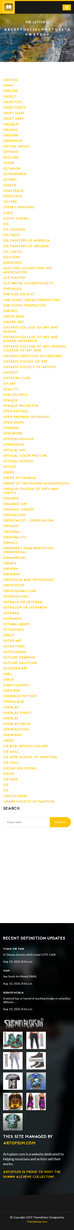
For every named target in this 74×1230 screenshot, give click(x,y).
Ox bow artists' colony (25, 746)
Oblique (11, 124)
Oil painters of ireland (26, 246)
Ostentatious (16, 596)
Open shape (13, 422)
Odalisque (13, 191)
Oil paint (12, 235)
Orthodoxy (14, 585)
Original (12, 532)
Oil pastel (13, 251)
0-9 (46, 34)
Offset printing (18, 207)
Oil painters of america (26, 240)
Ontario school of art (25, 361)
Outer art (12, 641)
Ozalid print (15, 796)
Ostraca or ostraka (22, 602)
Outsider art (15, 668)
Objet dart (13, 118)
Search (60, 822)
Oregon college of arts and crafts (31, 491)
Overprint (12, 735)
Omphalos (12, 289)
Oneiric (10, 311)
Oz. (6, 790)
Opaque (10, 400)
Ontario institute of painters (32, 356)
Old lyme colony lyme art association (27, 270)
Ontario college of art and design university (30, 339)
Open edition (15, 411)
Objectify (12, 102)
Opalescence (15, 395)
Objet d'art (14, 113)
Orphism (10, 569)
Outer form (14, 646)
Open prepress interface (26, 417)
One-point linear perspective (31, 300)
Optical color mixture (25, 455)
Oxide (9, 774)
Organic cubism (18, 509)
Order (8, 472)
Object (9, 96)
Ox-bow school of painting (30, 757)
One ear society (19, 294)
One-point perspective (24, 305)
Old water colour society (28, 283)
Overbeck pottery (20, 696)
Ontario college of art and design (30, 329)
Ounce (9, 635)
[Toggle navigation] (66, 7)
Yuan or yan (13, 949)
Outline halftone (20, 663)
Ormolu (10, 543)
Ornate (10, 563)
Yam (6, 971)
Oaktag (10, 80)
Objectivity (14, 107)
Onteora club (16, 378)
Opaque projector (20, 406)
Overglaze (13, 701)
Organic (11, 498)
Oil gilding (14, 229)
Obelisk (10, 91)
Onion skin (13, 316)
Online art (13, 322)
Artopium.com (19, 1143)
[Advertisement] (37, 870)
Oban (8, 85)
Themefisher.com (37, 1221)
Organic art (15, 504)
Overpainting (16, 729)
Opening (11, 428)
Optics (9, 466)
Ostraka (11, 613)
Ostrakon (12, 619)
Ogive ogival (16, 218)
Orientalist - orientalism (28, 520)
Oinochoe (12, 262)
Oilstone (11, 257)
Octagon (11, 168)
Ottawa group (16, 624)
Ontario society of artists (29, 367)
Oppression (13, 444)
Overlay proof (17, 724)
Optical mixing (18, 461)
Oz (5, 785)
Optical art (14, 450)
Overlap (11, 707)
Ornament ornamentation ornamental (28, 550)
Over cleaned (16, 685)
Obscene (11, 135)
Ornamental (15, 558)
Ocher (8, 163)
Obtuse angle (16, 146)
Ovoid (8, 740)
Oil (6, 224)
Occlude (11, 157)
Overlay (11, 718)
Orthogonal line (19, 591)
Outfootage (15, 652)
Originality (15, 537)
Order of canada (19, 478)
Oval (7, 674)
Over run (11, 690)
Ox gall (11, 751)
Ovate (8, 679)
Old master (14, 278)
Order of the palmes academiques (36, 483)
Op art (9, 384)
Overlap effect (17, 713)
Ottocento (13, 630)
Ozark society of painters (29, 801)
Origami (11, 526)
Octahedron (14, 174)
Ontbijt (10, 372)
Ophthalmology (18, 439)
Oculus (9, 185)
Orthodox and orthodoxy (28, 580)
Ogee (8, 213)
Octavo (10, 179)
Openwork (12, 433)
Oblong (10, 130)
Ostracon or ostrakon (25, 607)
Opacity (10, 389)
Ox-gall (11, 762)
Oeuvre (10, 202)
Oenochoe (12, 196)
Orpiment (12, 574)
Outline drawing (19, 657)
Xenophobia (13, 993)
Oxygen (10, 779)
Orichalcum (14, 515)
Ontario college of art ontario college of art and (34, 348)
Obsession (12, 141)
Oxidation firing (19, 768)
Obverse (11, 152)
